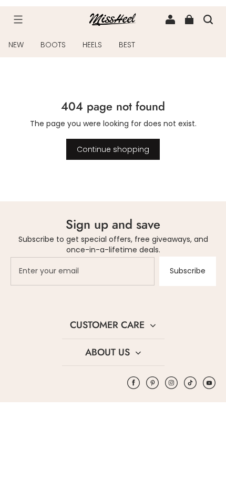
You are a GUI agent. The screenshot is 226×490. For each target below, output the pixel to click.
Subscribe (188, 271)
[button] (18, 19)
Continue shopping (113, 149)
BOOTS (53, 44)
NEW (16, 44)
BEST (127, 44)
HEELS (92, 44)
